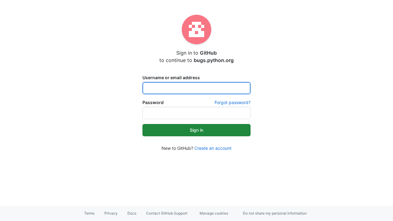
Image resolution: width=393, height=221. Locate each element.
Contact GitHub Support (166, 213)
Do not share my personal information (275, 213)
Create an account (213, 148)
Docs (131, 213)
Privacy (111, 213)
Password (153, 102)
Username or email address (171, 77)
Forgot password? (233, 102)
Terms (89, 213)
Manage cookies (214, 213)
